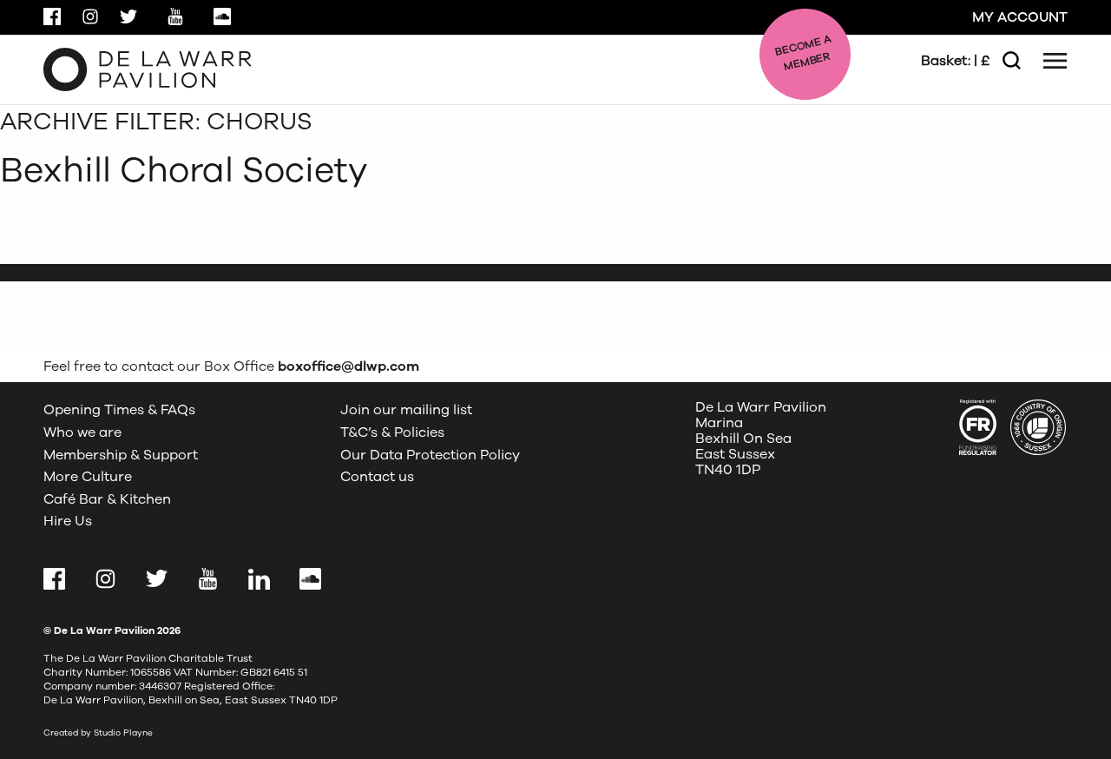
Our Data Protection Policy (430, 455)
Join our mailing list (406, 409)
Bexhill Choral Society (184, 170)
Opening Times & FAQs (119, 409)
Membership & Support (120, 455)
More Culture (87, 476)
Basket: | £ (955, 60)
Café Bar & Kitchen (107, 499)
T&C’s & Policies (392, 432)
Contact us (377, 476)
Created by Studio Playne (98, 733)
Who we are (82, 432)
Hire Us (67, 521)
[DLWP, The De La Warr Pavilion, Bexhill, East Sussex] (147, 68)
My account (1020, 17)
